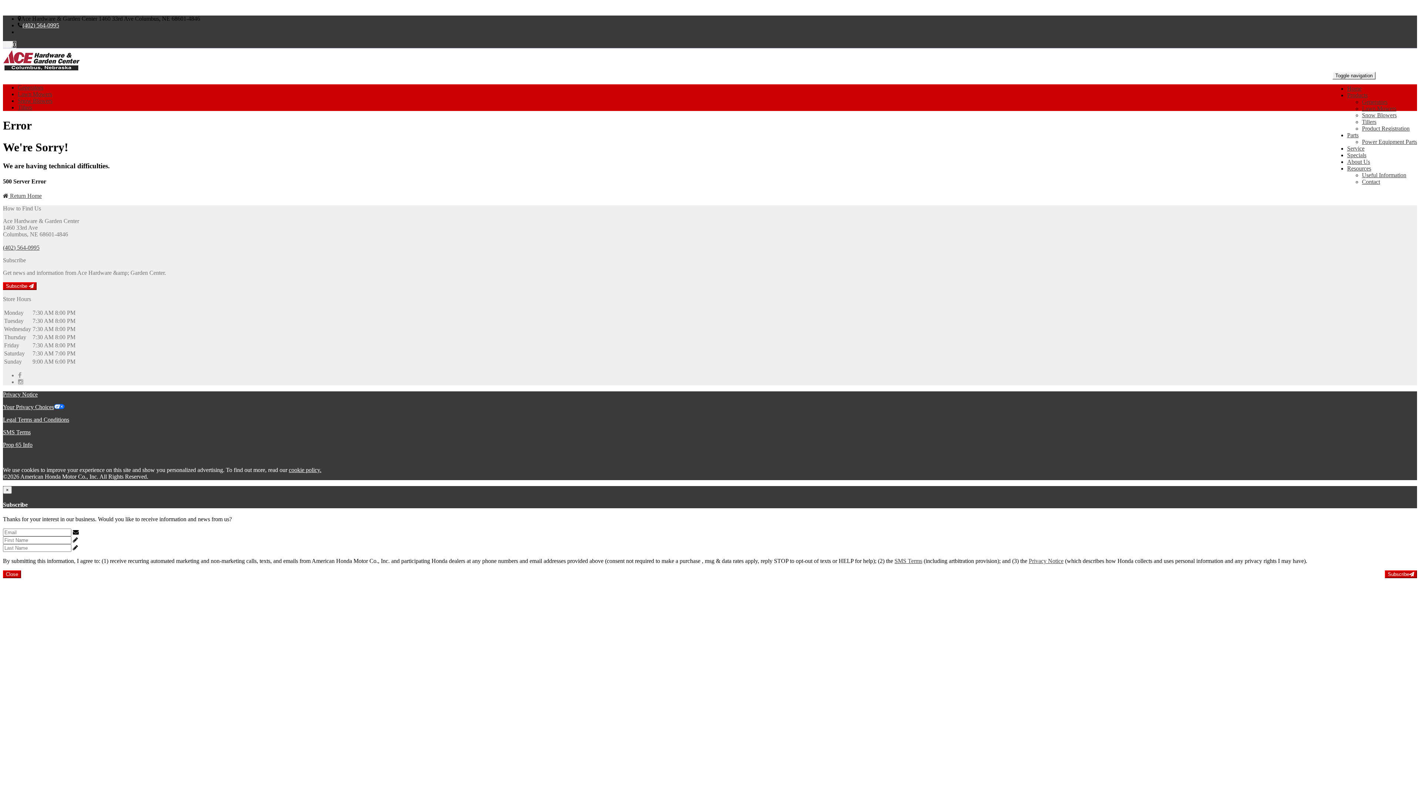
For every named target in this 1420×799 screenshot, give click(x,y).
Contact (1371, 182)
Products (1357, 95)
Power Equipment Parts (1389, 142)
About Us (1358, 162)
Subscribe (17, 286)
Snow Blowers (1379, 115)
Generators (1374, 102)
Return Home (25, 196)
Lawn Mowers (1379, 108)
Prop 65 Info (18, 445)
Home (1354, 88)
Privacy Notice (20, 394)
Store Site (29, 32)
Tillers (1369, 122)
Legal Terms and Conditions (36, 420)
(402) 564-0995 (41, 25)
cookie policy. (305, 470)
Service (1356, 148)
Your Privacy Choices (28, 407)
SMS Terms (17, 432)
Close (12, 574)
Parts (1353, 135)
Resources (1359, 168)
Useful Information (1384, 175)
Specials (1356, 155)
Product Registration (1386, 128)
